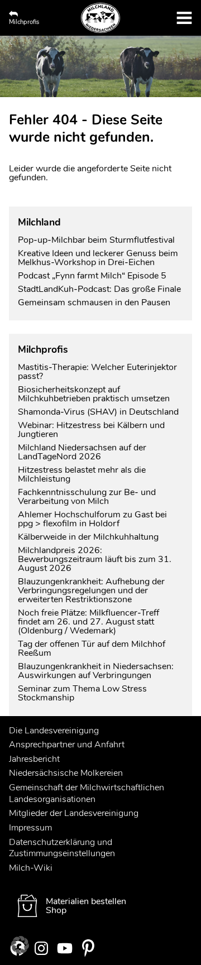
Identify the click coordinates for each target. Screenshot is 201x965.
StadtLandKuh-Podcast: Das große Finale (99, 289)
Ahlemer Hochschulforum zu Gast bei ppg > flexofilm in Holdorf (92, 519)
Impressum (30, 828)
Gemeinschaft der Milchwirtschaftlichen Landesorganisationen (86, 793)
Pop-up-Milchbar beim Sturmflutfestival (97, 240)
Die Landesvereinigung (54, 730)
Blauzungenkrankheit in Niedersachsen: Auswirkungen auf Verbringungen (96, 670)
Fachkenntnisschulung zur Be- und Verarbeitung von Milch (87, 496)
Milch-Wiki (30, 868)
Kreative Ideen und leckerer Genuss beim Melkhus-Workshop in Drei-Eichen (98, 257)
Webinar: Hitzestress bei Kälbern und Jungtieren (91, 429)
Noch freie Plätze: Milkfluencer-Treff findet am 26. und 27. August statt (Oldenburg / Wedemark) (88, 622)
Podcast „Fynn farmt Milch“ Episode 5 (92, 276)
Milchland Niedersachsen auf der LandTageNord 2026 (82, 452)
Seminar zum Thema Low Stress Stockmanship (82, 693)
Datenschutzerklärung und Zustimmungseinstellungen (62, 848)
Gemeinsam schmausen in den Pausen (94, 302)
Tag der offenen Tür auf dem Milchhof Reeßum (91, 648)
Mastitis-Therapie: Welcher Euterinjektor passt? (97, 371)
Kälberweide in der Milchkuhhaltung (88, 537)
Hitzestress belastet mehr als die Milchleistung (82, 474)
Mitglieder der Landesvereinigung (73, 813)
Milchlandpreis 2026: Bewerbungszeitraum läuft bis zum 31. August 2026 (94, 559)
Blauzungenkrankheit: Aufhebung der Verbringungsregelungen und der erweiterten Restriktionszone (91, 590)
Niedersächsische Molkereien (66, 773)
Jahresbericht (34, 759)
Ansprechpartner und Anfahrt (67, 744)
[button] (20, 945)
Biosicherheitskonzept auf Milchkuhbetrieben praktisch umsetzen (94, 394)
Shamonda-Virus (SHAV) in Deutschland (98, 412)
